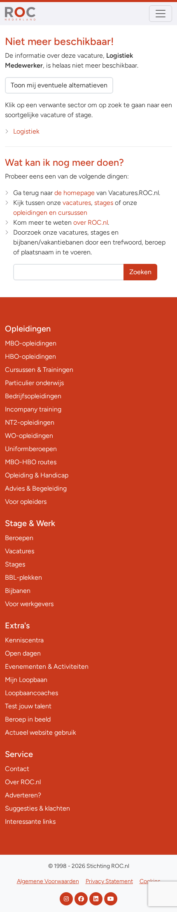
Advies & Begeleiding (36, 488)
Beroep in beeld (28, 719)
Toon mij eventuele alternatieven (59, 85)
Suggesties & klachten (37, 808)
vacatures (77, 203)
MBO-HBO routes (30, 462)
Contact (17, 769)
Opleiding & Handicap (36, 475)
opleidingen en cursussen (50, 212)
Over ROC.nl (23, 782)
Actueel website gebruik (40, 732)
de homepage (74, 193)
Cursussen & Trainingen (39, 370)
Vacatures (19, 551)
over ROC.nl (90, 222)
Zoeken (140, 272)
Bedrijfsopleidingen (33, 396)
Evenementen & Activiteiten (46, 666)
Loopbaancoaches (31, 693)
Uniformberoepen (31, 449)
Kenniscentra (24, 640)
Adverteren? (23, 795)
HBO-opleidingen (30, 356)
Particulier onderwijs (34, 383)
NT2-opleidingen (29, 422)
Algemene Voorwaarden (48, 881)
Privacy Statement (109, 881)
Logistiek (26, 131)
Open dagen (23, 653)
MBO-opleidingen (30, 343)
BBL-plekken (23, 577)
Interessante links (30, 821)
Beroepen (19, 538)
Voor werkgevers (29, 604)
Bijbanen (17, 591)
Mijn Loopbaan (26, 680)
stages (103, 203)
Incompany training (33, 409)
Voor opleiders (26, 501)
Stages (15, 564)
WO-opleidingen (29, 436)
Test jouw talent (28, 706)
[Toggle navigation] (160, 13)
